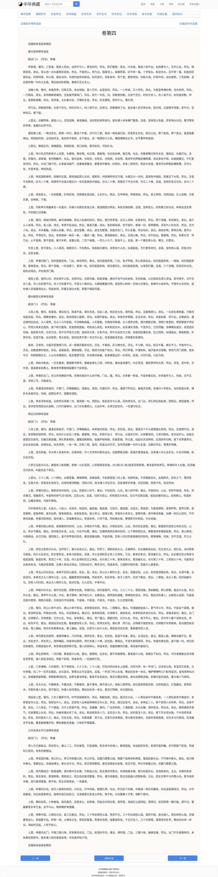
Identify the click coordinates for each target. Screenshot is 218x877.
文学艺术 (86, 14)
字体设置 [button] (193, 4)
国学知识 (177, 14)
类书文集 (147, 14)
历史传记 (56, 14)
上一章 (35, 858)
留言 (143, 4)
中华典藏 (31, 4)
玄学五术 (101, 14)
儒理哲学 (41, 14)
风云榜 (181, 4)
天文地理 (132, 14)
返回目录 (109, 858)
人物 (161, 4)
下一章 (182, 858)
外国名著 (162, 14)
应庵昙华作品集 (188, 23)
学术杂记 (117, 14)
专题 (152, 4)
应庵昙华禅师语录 (31, 23)
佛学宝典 (26, 14)
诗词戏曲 (71, 14)
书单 (171, 4)
